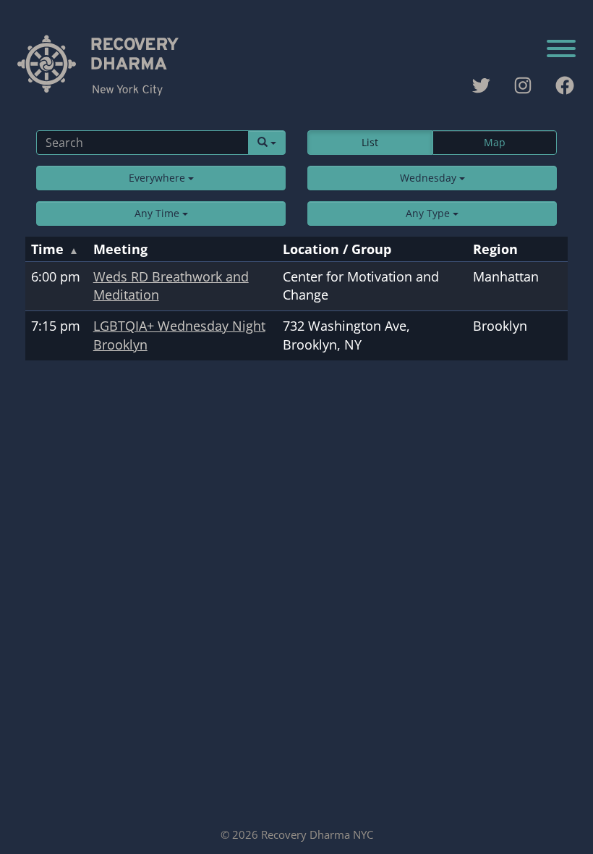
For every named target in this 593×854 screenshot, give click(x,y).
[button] (161, 178)
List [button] (370, 142)
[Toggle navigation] (561, 50)
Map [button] (494, 142)
